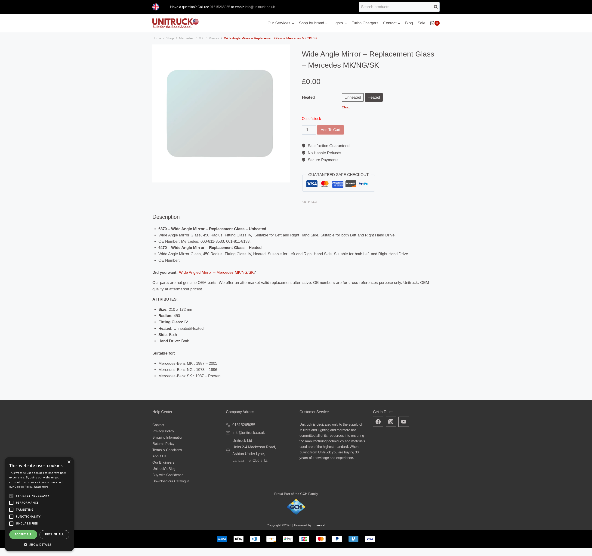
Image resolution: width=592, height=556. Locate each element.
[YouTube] (403, 422)
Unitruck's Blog (163, 469)
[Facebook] (378, 422)
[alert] (39, 504)
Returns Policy (163, 444)
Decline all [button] (54, 534)
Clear (346, 107)
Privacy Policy (163, 431)
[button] (39, 544)
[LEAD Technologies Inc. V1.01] (221, 113)
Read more (41, 487)
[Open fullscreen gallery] (285, 178)
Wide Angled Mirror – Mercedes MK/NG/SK (216, 272)
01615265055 (219, 7)
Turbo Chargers (365, 23)
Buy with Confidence (167, 475)
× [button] (69, 462)
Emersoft (319, 525)
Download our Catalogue (170, 481)
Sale (421, 23)
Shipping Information (167, 437)
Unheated (353, 97)
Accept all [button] (23, 534)
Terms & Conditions (167, 450)
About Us (159, 456)
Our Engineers (163, 462)
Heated (308, 97)
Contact (158, 425)
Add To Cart (330, 130)
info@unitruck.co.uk (260, 7)
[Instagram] (391, 422)
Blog (409, 23)
